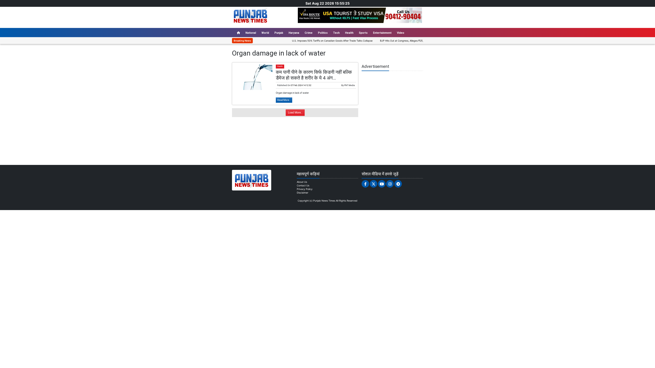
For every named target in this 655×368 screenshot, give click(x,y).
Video (400, 32)
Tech (336, 32)
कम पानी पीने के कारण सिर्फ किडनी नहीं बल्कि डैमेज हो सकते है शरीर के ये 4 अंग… (314, 75)
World (265, 32)
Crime (308, 32)
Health (349, 32)
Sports (363, 32)
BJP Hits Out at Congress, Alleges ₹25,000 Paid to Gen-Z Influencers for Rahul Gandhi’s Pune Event (421, 40)
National (250, 32)
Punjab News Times (324, 200)
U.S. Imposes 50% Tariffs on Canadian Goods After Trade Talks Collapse (318, 40)
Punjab (278, 32)
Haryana (294, 32)
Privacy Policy (304, 189)
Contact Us (303, 185)
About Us (302, 181)
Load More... (295, 112)
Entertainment (382, 32)
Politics (323, 32)
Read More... (284, 100)
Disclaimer (302, 192)
